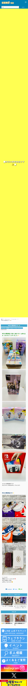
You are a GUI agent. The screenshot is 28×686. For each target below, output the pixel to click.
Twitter (15, 589)
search (23, 7)
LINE (21, 589)
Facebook (9, 589)
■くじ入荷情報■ (9, 606)
